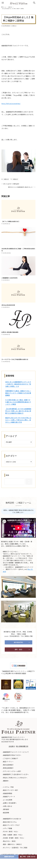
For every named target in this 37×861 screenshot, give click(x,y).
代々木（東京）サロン (10, 831)
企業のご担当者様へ (10, 803)
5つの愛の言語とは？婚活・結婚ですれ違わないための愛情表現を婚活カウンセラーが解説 (18, 402)
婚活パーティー (8, 762)
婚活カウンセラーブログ (11, 825)
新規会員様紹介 (8, 768)
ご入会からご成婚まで (10, 758)
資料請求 (6, 809)
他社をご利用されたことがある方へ (15, 778)
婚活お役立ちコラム (10, 822)
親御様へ (6, 781)
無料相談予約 (18, 642)
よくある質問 (7, 800)
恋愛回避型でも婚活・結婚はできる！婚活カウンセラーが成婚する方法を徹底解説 (18, 393)
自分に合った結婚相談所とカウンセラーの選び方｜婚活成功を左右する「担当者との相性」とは (18, 384)
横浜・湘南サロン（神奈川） (13, 844)
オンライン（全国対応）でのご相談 (15, 848)
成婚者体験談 (7, 793)
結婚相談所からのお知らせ (12, 819)
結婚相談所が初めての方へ (12, 755)
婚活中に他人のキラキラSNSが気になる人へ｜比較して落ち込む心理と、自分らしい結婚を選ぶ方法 (18, 420)
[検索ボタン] (34, 3)
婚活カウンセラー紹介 (10, 790)
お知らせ (14, 26)
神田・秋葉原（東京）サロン (13, 835)
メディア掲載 (7, 828)
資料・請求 (18, 649)
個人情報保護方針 (22, 746)
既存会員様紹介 (8, 765)
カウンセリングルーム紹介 (12, 771)
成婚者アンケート (9, 796)
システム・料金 (8, 787)
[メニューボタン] (3, 3)
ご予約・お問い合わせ (28, 857)
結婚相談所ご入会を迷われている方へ (16, 774)
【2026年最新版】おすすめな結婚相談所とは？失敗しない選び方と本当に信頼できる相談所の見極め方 (18, 411)
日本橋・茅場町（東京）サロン (13, 838)
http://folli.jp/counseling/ (10, 103)
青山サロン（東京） (10, 841)
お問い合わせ (7, 806)
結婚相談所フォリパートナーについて (16, 752)
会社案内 (12, 746)
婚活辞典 (6, 813)
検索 (7, 475)
